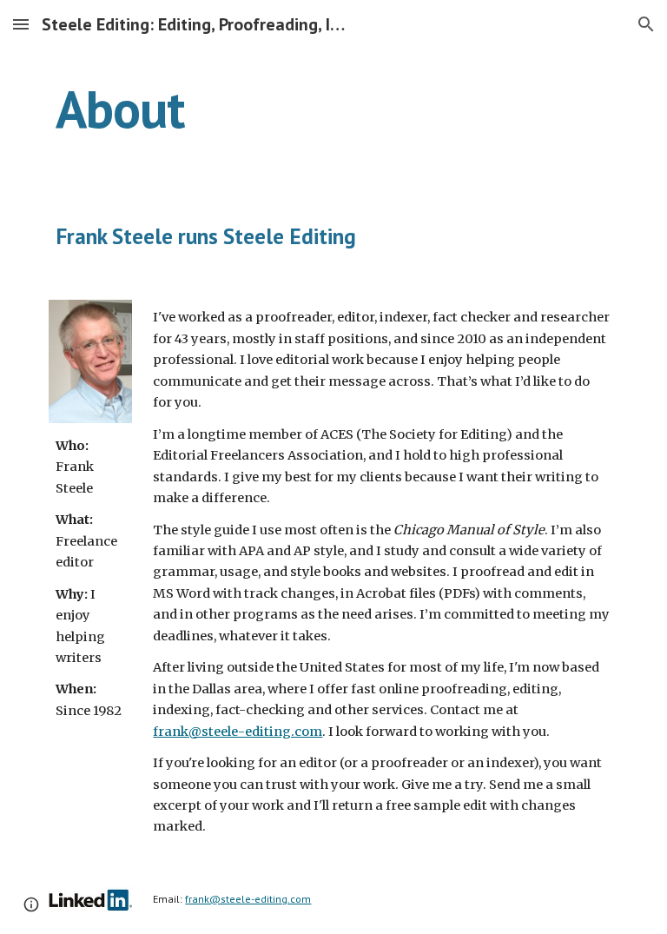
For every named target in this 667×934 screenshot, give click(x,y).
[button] (21, 24)
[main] (333, 108)
